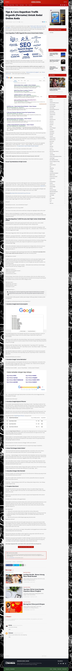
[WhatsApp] (20, 565)
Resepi (16, 5)
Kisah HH (57, 188)
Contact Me (64, 669)
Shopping (57, 116)
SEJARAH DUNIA (57, 174)
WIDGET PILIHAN (57, 139)
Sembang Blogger (57, 106)
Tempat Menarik (57, 114)
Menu (8, 1)
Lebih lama (44, 655)
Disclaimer (12, 557)
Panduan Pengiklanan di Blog (57, 161)
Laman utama (8, 8)
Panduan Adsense (57, 164)
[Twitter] (44, 21)
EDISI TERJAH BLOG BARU (57, 159)
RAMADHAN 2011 (57, 193)
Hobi (26, 5)
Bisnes (57, 200)
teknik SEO (42, 186)
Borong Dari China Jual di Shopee (34, 604)
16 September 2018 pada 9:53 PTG (17, 625)
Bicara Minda (57, 141)
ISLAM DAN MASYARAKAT (57, 173)
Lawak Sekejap (57, 154)
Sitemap (54, 669)
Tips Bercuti (57, 122)
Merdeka (57, 183)
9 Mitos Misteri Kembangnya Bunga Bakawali (54, 68)
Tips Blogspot (57, 131)
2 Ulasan (21, 21)
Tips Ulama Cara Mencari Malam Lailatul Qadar (55, 61)
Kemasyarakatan (57, 181)
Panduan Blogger (57, 186)
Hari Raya (57, 129)
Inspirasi (57, 163)
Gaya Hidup (11, 5)
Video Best (57, 146)
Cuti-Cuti (30, 5)
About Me (59, 669)
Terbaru (7, 655)
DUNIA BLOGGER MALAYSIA (57, 109)
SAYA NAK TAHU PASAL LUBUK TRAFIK (26, 546)
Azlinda (10, 625)
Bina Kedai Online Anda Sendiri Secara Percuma (20, 193)
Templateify (12, 669)
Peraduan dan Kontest (57, 176)
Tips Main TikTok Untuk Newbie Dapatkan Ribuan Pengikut (33, 590)
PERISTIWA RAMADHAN (57, 191)
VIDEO (57, 144)
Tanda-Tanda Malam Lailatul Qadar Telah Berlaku (54, 54)
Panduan (14, 561)
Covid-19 (57, 148)
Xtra (57, 166)
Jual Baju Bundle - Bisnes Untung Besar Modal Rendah (33, 575)
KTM (57, 196)
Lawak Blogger (57, 158)
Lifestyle (57, 99)
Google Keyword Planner (19, 415)
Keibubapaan (57, 133)
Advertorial (57, 121)
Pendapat (57, 169)
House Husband (57, 104)
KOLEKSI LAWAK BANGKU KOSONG (57, 156)
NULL (57, 179)
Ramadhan (57, 124)
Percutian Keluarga (57, 190)
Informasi (57, 153)
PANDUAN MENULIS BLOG (57, 102)
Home (7, 5)
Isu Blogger (57, 171)
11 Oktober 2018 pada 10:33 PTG (18, 633)
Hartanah (57, 136)
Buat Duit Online (14, 8)
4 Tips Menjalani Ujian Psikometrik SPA (55, 89)
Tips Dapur (21, 5)
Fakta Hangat (57, 107)
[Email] (46, 21)
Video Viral (57, 203)
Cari (64, 1)
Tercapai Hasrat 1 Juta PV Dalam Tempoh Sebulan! (27, 146)
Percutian (57, 117)
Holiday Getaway (57, 138)
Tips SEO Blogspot (19, 561)
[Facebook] (42, 21)
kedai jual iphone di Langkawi (32, 72)
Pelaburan (57, 143)
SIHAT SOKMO (57, 198)
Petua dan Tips (57, 184)
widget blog (57, 168)
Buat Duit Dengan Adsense (57, 151)
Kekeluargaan (57, 111)
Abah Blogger (57, 195)
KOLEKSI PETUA (57, 178)
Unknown (10, 633)
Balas (9, 629)
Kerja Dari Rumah (57, 119)
